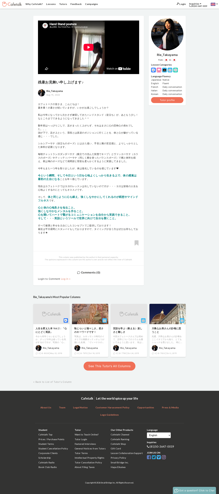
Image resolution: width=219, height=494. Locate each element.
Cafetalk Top (45, 434)
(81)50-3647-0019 (162, 446)
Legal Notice (80, 407)
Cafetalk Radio (46, 462)
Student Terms (46, 443)
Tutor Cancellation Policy (88, 462)
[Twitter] (154, 457)
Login (182, 4)
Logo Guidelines (109, 414)
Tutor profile (167, 100)
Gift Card (116, 448)
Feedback (76, 4)
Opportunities (145, 407)
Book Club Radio (47, 467)
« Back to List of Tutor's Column (52, 381)
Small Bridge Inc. (120, 462)
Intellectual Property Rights (89, 457)
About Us (45, 407)
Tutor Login (81, 439)
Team (62, 407)
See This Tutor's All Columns (109, 366)
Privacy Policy (118, 457)
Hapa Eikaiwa (118, 467)
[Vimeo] (159, 457)
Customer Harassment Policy (112, 407)
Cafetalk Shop (118, 443)
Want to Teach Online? (87, 434)
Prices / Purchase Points (51, 439)
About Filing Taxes (85, 467)
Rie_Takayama (167, 55)
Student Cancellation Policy (53, 448)
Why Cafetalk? (34, 4)
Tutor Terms (81, 453)
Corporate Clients (48, 453)
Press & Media (170, 407)
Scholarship (44, 457)
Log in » (65, 278)
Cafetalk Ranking (120, 439)
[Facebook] (149, 457)
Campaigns (91, 4)
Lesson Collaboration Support (127, 453)
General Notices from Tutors (90, 448)
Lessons (51, 4)
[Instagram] (164, 457)
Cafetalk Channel (120, 434)
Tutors (63, 4)
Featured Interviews (85, 443)
